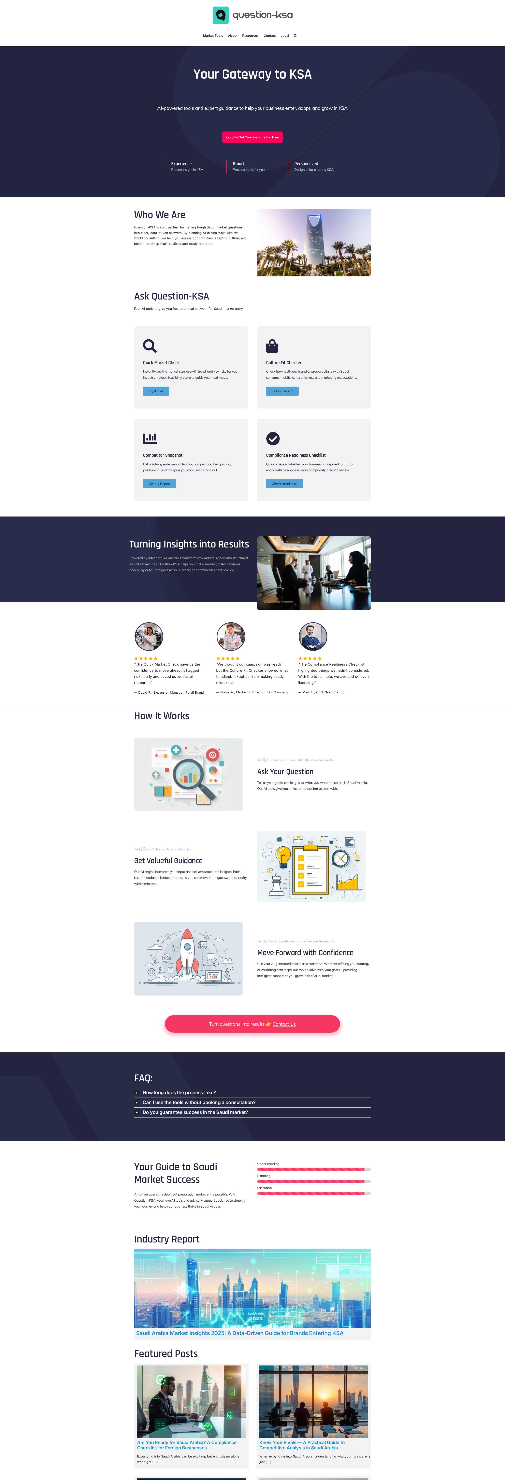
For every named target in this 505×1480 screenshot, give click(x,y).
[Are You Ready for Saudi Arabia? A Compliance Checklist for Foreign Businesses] (191, 1368)
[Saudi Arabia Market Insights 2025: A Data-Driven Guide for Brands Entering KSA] (252, 1252)
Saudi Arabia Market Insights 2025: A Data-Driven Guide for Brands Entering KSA (239, 1333)
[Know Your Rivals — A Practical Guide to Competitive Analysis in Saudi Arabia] (313, 1368)
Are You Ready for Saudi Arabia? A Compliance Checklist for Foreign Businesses (187, 1445)
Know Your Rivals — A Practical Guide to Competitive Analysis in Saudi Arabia (302, 1445)
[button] (295, 35)
